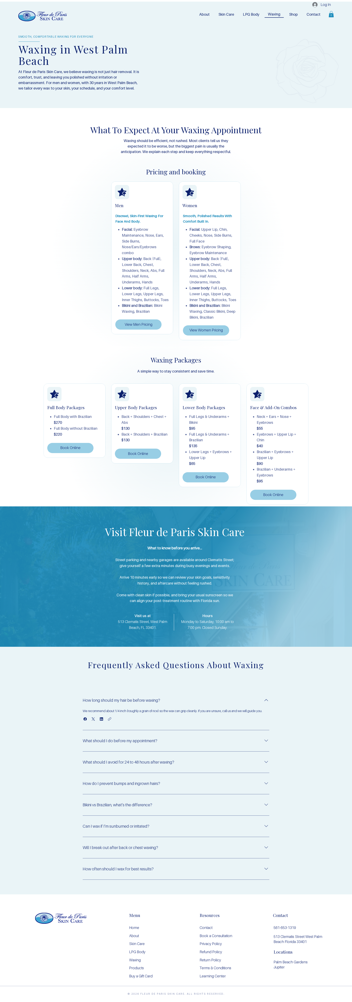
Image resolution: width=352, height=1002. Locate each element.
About (134, 936)
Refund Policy (211, 952)
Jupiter (279, 967)
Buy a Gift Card (141, 976)
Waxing (135, 960)
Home (134, 928)
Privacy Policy (211, 944)
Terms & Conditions (215, 968)
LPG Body (137, 952)
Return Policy (210, 960)
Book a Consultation (216, 936)
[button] (251, 14)
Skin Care (137, 944)
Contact (206, 928)
